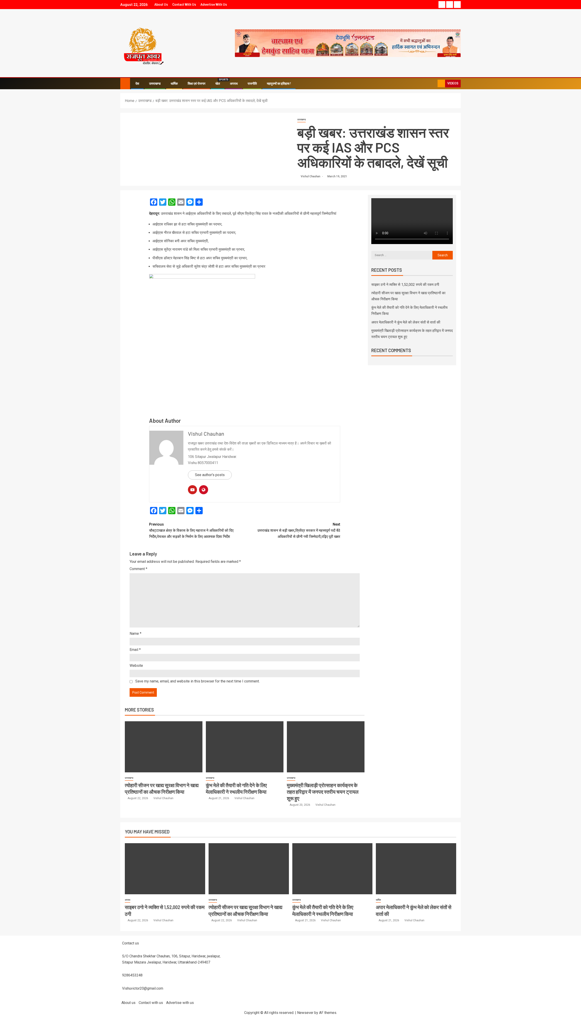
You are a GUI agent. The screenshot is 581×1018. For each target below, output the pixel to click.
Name (135, 633)
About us (161, 4)
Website (136, 665)
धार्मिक (174, 83)
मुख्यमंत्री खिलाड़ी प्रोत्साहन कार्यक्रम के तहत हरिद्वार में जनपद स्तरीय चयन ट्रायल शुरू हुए (322, 791)
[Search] (433, 83)
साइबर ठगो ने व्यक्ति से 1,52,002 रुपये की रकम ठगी (405, 284)
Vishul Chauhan (311, 176)
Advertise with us (213, 4)
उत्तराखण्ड (155, 83)
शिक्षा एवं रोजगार (196, 83)
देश (137, 83)
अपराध (234, 83)
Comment (138, 569)
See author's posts (210, 475)
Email (135, 649)
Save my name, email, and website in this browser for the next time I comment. (197, 681)
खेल (217, 83)
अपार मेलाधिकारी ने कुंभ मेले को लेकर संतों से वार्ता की (405, 322)
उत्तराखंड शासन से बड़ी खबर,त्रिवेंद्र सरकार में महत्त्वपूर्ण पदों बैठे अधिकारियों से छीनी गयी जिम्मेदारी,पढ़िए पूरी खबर (298, 530)
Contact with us (184, 4)
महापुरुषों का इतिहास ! (279, 83)
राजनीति (252, 83)
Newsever (305, 1013)
